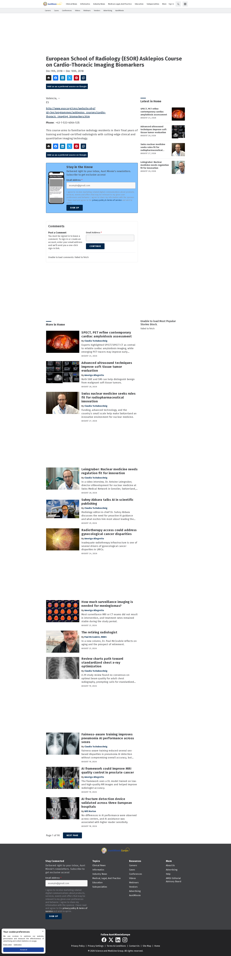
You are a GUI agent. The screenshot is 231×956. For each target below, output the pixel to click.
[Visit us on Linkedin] (118, 939)
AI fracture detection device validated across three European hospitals (106, 803)
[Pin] (76, 77)
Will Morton (90, 811)
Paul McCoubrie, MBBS (95, 637)
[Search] (178, 4)
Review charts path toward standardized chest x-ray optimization (102, 662)
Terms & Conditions (116, 946)
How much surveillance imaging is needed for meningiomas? (107, 604)
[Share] (55, 77)
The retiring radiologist (99, 632)
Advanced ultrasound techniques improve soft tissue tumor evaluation (153, 129)
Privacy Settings (96, 946)
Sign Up (74, 207)
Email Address (74, 180)
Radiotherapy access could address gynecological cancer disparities (109, 532)
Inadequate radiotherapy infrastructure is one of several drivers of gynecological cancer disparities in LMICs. (109, 546)
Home (157, 946)
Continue (95, 246)
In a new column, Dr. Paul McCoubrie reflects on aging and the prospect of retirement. (109, 643)
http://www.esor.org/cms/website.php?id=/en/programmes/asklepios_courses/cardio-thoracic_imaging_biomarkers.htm (76, 112)
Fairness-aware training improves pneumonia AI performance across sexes (107, 738)
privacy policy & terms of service (107, 200)
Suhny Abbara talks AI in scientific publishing (107, 501)
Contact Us (134, 946)
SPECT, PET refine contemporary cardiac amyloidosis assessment (153, 111)
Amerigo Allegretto (94, 375)
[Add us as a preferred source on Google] (83, 77)
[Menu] (185, 4)
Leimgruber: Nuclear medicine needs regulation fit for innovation (154, 165)
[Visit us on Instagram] (124, 939)
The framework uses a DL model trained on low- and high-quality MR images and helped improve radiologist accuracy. (109, 785)
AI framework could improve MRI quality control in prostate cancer (107, 770)
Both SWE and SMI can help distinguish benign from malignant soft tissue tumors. (108, 381)
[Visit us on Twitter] (111, 939)
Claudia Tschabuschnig (95, 341)
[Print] (48, 77)
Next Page (72, 835)
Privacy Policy (78, 946)
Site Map (147, 946)
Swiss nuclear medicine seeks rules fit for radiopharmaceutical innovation (152, 147)
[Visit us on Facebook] (104, 939)
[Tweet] (69, 77)
